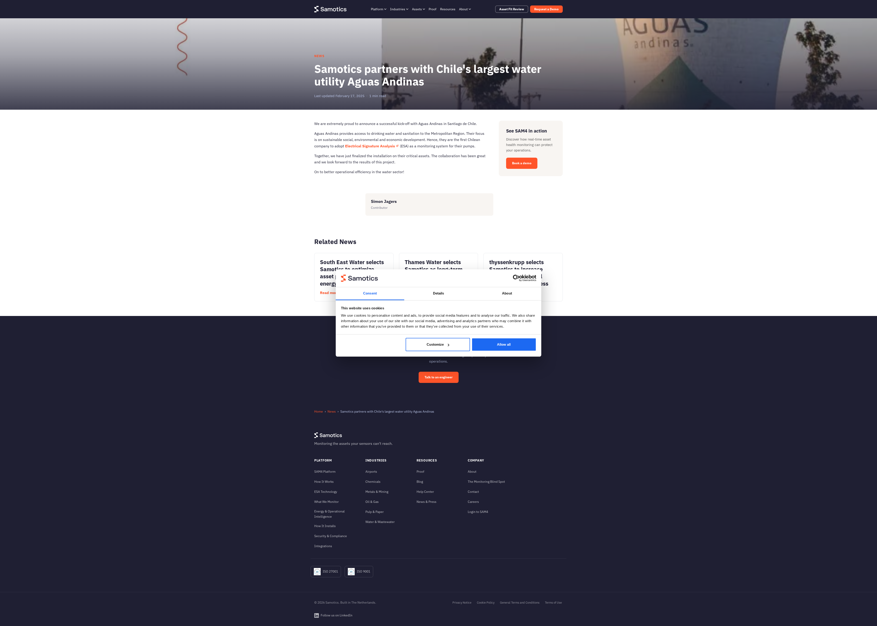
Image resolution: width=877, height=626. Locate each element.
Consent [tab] (370, 293)
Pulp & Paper (374, 511)
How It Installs (325, 526)
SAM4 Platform (324, 471)
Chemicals (372, 481)
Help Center (425, 491)
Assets (417, 9)
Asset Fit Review (511, 9)
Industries (397, 9)
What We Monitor (326, 501)
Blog (420, 481)
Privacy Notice (461, 603)
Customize (435, 344)
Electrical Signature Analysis (370, 146)
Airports (371, 471)
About (463, 9)
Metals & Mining (376, 491)
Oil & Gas (372, 501)
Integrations (323, 546)
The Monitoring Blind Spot (486, 481)
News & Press (426, 501)
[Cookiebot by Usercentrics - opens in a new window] (516, 278)
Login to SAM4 (478, 511)
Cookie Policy (485, 603)
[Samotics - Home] (330, 9)
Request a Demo (546, 9)
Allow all (504, 344)
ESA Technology (325, 491)
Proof (432, 9)
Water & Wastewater (380, 522)
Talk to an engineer (439, 377)
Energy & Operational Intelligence (329, 514)
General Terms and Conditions (519, 603)
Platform (377, 9)
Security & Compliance (330, 536)
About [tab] (507, 293)
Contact (473, 491)
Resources (447, 9)
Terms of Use (553, 603)
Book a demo (521, 163)
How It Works (324, 481)
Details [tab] (438, 293)
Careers (473, 501)
